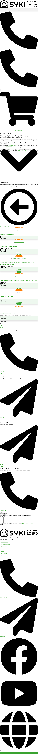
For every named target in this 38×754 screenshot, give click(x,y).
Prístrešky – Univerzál (6, 296)
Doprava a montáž (4, 546)
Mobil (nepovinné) (3, 514)
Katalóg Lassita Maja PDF (7, 234)
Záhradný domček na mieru (5, 548)
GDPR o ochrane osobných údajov (27, 523)
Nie (4, 516)
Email (1, 512)
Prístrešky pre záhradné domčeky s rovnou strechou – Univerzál (18, 280)
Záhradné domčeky (6, 186)
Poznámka (1, 522)
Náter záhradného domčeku (5, 544)
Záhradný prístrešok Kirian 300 (9, 246)
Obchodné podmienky (4, 553)
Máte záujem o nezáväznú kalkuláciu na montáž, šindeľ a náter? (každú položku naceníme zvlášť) (15, 515)
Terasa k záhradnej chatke (7, 313)
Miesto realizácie (2, 513)
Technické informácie (18, 130)
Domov (1, 186)
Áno (2, 516)
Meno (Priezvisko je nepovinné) (5, 511)
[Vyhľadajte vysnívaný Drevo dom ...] (0, 89)
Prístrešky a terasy (12, 186)
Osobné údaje (3, 555)
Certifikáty (2, 551)
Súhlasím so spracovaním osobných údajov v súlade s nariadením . (17, 523)
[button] (19, 9)
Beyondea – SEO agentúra (7, 752)
